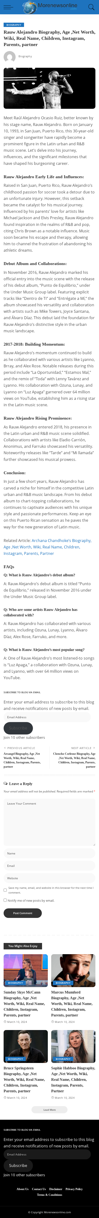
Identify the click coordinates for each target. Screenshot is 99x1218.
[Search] (90, 7)
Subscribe (18, 728)
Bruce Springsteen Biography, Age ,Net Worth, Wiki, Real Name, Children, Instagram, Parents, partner (24, 1079)
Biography (13, 24)
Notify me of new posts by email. (31, 900)
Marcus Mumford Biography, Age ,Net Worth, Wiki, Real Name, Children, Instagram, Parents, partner (72, 1003)
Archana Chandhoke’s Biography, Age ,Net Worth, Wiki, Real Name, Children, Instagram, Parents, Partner (48, 547)
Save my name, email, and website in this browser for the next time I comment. (50, 890)
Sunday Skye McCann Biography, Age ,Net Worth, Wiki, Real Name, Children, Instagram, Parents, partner (24, 1003)
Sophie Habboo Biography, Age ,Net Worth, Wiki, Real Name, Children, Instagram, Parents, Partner (73, 1079)
